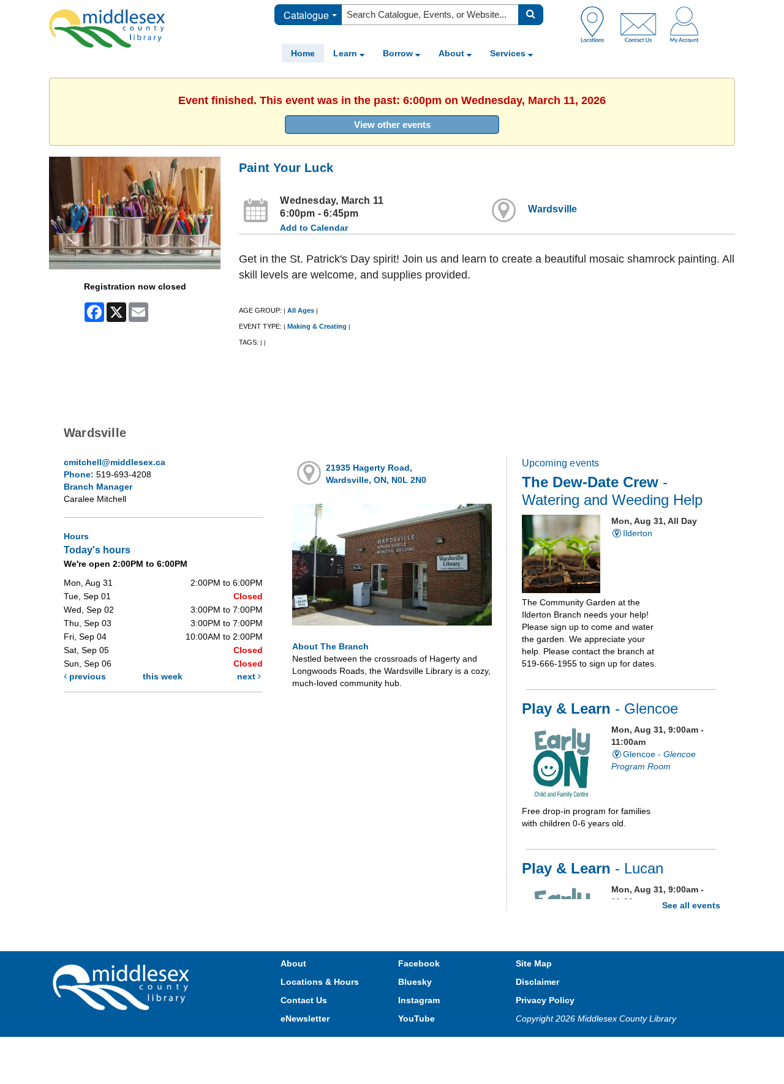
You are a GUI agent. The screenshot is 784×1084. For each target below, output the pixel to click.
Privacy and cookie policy (338, 1048)
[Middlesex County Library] (122, 987)
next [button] (247, 676)
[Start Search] (530, 14)
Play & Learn (600, 709)
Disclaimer (537, 982)
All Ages (300, 310)
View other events (392, 124)
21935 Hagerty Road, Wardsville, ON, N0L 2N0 (376, 474)
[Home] (107, 28)
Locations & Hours (320, 982)
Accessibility (418, 1048)
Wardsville (552, 209)
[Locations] (597, 24)
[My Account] (684, 24)
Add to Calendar (314, 228)
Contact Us (304, 1000)
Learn (346, 53)
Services (509, 53)
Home (303, 53)
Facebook (419, 963)
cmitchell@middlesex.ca (114, 462)
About (453, 53)
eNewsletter (305, 1018)
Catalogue (306, 15)
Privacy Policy (545, 1000)
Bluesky (415, 982)
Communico (472, 1048)
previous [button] (86, 676)
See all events (691, 905)
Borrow (399, 53)
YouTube (416, 1018)
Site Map (534, 963)
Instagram (419, 1000)
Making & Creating (317, 326)
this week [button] (163, 676)
